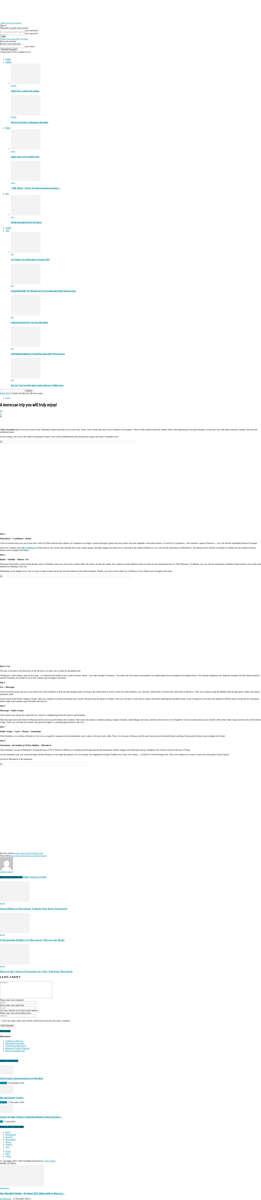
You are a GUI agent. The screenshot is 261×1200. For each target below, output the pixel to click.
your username (31, 30)
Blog (7, 1154)
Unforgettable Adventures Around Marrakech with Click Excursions (38, 354)
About (8, 1156)
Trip (7, 230)
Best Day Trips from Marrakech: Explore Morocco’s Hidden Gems (37, 385)
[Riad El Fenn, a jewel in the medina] (26, 83)
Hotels (8, 62)
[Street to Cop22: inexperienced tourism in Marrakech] (7, 1074)
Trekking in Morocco (14, 1041)
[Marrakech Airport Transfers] (7, 1093)
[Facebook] (4, 420)
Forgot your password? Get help (14, 39)
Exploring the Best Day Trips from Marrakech (29, 322)
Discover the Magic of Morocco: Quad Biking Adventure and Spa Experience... (31, 1117)
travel (8, 393)
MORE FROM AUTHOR (34, 877)
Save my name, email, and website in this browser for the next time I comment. (36, 1021)
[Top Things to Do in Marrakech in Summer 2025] (26, 252)
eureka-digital (49, 1161)
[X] (14, 420)
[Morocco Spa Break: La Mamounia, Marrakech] (26, 114)
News (7, 127)
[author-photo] (6, 869)
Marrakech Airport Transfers (17, 1048)
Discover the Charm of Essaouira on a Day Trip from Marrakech (36, 971)
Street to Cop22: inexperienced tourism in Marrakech (21, 1078)
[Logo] (0, 54)
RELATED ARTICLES (11, 877)
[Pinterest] (24, 420)
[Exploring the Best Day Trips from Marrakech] (26, 315)
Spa (7, 193)
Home (8, 59)
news (13, 151)
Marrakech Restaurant (14, 1043)
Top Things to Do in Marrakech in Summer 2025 (30, 259)
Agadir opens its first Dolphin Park (25, 157)
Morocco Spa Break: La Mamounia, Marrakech (29, 122)
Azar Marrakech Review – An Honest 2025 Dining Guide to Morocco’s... (32, 1193)
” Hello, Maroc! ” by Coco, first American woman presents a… (36, 188)
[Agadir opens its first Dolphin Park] (26, 149)
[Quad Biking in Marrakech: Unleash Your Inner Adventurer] (15, 901)
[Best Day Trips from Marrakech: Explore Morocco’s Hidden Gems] (26, 377)
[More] (43, 420)
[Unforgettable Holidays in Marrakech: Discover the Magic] (15, 932)
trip (12, 254)
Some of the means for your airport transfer (28, 856)
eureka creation (6, 872)
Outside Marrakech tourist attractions (26, 222)
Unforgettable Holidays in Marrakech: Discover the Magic (32, 940)
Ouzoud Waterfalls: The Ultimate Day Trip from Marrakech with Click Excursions (43, 291)
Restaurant (4, 1188)
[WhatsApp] (33, 420)
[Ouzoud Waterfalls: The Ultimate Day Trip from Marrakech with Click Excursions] (26, 283)
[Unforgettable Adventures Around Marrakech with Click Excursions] (26, 346)
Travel (8, 227)
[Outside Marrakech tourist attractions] (26, 215)
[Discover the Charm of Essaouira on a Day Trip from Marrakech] (15, 964)
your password (31, 33)
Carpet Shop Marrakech (15, 1046)
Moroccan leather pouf (15, 1051)
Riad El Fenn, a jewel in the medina (25, 91)
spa (12, 217)
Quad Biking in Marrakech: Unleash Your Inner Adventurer (33, 908)
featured (3, 1083)
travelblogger (5, 1199)
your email (29, 46)
